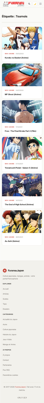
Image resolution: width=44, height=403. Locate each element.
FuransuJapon (20, 387)
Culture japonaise (9, 329)
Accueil (5, 289)
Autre (5, 324)
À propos (6, 355)
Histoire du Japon (9, 334)
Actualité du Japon (10, 319)
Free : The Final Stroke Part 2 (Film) (20, 131)
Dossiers (6, 309)
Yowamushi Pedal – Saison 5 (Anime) (21, 168)
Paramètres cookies (10, 375)
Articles (6, 294)
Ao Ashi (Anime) (12, 241)
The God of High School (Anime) (19, 204)
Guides (5, 299)
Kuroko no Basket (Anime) (17, 58)
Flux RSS (6, 370)
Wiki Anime (9, 54)
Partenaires (7, 365)
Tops (5, 304)
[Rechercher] (29, 4)
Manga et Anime (9, 344)
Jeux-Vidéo (7, 339)
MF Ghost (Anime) (13, 94)
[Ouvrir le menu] (40, 4)
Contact (6, 360)
